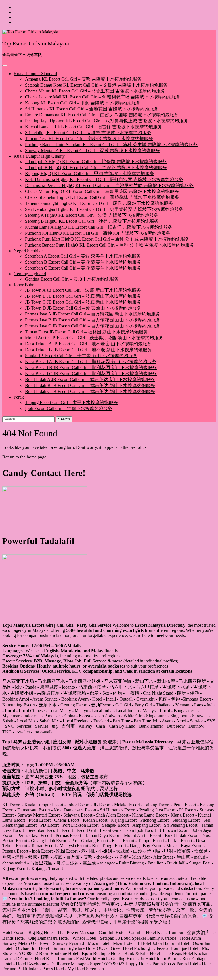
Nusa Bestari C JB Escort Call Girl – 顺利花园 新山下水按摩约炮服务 (91, 373)
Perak (19, 397)
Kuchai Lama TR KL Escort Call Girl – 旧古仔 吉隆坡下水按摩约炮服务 (93, 126)
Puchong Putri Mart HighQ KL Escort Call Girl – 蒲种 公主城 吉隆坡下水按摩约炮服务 (107, 239)
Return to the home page (24, 457)
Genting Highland (30, 273)
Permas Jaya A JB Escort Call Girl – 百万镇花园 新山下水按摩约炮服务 (92, 314)
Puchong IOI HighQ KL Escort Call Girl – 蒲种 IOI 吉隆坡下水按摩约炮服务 (97, 233)
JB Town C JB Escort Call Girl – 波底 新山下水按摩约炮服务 (83, 302)
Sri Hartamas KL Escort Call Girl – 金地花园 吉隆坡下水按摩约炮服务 (91, 108)
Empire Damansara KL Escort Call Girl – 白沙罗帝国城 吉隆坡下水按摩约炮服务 (102, 114)
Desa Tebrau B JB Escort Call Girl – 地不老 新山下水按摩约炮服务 (88, 349)
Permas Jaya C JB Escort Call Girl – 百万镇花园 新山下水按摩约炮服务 (92, 325)
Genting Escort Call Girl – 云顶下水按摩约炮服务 (72, 279)
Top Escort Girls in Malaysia (35, 43)
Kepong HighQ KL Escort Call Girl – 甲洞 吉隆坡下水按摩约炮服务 (89, 173)
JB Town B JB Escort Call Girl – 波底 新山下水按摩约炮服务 (83, 296)
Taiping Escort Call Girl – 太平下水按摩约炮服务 (71, 402)
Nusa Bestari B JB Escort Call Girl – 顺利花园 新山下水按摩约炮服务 (91, 367)
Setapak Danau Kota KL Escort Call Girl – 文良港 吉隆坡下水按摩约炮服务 (96, 85)
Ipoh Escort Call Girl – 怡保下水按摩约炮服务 (68, 408)
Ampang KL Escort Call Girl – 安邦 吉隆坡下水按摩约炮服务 (83, 79)
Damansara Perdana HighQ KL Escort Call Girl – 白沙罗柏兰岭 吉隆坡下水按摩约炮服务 (109, 185)
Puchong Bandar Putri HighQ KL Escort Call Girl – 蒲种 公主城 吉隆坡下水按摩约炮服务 (109, 245)
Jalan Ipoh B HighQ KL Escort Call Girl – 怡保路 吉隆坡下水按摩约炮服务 (96, 167)
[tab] (4, 65)
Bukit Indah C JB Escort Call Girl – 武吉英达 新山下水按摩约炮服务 (90, 391)
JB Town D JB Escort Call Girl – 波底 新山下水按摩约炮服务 (83, 308)
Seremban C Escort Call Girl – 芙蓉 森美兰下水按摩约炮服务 (83, 268)
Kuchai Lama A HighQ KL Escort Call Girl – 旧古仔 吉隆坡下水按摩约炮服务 (99, 227)
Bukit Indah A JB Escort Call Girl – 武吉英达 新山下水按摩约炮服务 (90, 379)
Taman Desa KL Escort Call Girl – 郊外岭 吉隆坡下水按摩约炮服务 (89, 138)
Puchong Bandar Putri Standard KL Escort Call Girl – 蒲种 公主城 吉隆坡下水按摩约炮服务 (111, 144)
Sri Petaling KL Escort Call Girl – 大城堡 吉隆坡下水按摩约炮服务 (88, 132)
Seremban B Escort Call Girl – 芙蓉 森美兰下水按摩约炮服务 (83, 262)
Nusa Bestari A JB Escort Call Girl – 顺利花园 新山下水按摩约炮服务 (90, 361)
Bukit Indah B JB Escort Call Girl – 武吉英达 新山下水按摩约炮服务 (90, 385)
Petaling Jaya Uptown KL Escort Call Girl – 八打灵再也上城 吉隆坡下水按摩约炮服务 (106, 120)
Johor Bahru (25, 284)
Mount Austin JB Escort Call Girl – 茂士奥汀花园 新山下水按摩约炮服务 (94, 337)
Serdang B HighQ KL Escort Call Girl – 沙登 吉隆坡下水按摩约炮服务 (92, 221)
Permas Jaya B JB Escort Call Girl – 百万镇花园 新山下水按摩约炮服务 (92, 319)
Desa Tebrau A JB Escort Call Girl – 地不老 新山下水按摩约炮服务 (88, 343)
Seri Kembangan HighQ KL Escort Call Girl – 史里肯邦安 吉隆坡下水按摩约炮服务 (104, 209)
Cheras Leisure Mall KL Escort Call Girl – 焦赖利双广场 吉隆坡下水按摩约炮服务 (103, 96)
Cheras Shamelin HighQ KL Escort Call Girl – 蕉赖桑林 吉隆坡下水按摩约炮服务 (102, 197)
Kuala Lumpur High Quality (39, 156)
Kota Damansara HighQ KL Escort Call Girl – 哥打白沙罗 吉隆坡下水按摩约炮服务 (104, 179)
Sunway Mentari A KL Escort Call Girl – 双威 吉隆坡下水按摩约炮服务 (92, 150)
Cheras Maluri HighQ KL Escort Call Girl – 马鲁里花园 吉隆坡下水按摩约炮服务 (102, 191)
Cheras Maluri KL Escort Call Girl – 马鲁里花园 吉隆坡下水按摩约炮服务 (95, 91)
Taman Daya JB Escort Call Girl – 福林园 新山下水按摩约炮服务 (86, 331)
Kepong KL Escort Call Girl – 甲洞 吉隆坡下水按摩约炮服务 (83, 102)
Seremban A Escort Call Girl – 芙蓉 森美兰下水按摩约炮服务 (83, 256)
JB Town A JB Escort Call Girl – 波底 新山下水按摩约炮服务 (83, 290)
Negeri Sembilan (29, 250)
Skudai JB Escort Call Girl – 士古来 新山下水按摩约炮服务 (81, 355)
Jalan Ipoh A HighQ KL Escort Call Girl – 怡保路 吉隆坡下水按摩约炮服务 (96, 161)
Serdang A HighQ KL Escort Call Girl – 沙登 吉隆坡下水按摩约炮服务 (91, 215)
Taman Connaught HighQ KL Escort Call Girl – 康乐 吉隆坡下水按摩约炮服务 (99, 203)
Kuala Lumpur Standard (35, 73)
